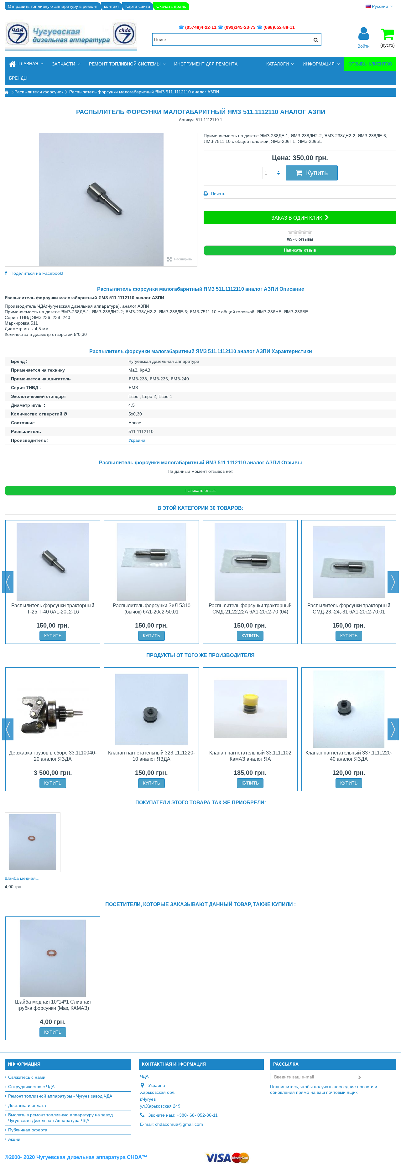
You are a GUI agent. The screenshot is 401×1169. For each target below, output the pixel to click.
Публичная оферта (27, 1129)
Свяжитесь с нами (26, 1077)
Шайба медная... (22, 878)
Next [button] (393, 582)
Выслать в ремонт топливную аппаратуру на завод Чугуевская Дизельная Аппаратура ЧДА (60, 1117)
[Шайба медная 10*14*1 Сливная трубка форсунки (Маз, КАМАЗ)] (32, 842)
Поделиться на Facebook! (36, 273)
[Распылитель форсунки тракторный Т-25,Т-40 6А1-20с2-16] (52, 562)
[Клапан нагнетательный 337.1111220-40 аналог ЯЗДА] (349, 709)
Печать (217, 193)
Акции (14, 1139)
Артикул (187, 119)
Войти (363, 46)
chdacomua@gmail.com (179, 1124)
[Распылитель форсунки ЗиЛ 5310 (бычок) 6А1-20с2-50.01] (151, 562)
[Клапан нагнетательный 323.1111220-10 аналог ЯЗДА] (151, 709)
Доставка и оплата (27, 1105)
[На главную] (6, 92)
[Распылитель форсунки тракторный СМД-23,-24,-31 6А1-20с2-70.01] (349, 562)
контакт (111, 6)
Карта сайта (137, 6)
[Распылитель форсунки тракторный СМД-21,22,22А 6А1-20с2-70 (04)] (250, 562)
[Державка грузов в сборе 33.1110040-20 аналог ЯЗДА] (52, 709)
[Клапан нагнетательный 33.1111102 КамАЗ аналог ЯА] (250, 709)
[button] (66, 64)
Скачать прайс (171, 6)
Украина (136, 440)
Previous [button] (7, 582)
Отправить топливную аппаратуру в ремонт (53, 6)
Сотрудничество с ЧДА (31, 1086)
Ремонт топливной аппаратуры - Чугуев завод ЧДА (60, 1096)
